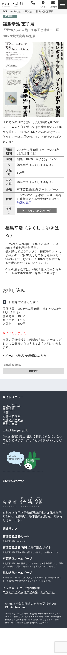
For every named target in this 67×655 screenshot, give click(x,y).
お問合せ (53, 7)
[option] (33, 79)
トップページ (11, 405)
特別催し (10, 16)
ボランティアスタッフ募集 (20, 591)
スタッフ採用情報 (28, 588)
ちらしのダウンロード (39, 210)
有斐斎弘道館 (11, 416)
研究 (6, 412)
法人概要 (8, 588)
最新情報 (8, 408)
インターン (47, 591)
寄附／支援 (10, 423)
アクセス (43, 7)
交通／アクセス (13, 420)
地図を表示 (24, 202)
